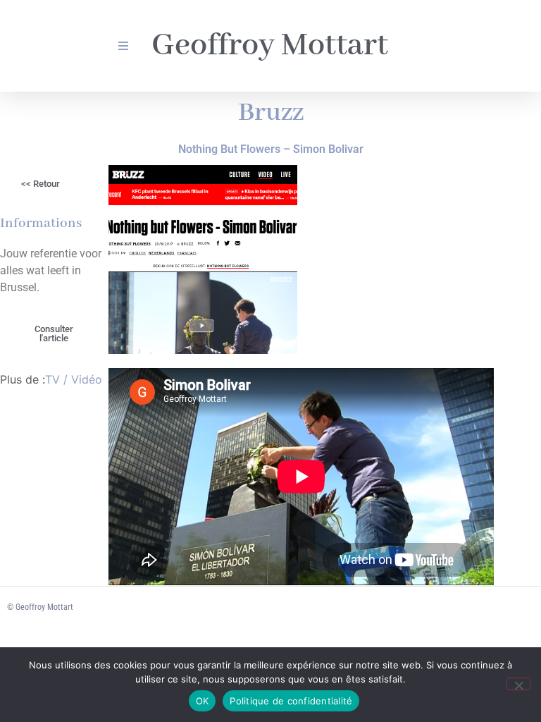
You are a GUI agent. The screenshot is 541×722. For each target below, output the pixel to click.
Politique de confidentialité (291, 700)
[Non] (518, 684)
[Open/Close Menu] (123, 46)
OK (202, 700)
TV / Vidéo (73, 379)
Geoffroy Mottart (269, 46)
